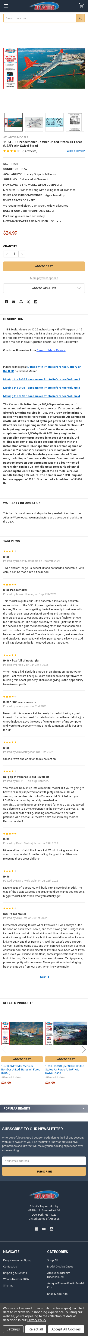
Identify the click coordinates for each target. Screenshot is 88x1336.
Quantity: (10, 246)
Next (43, 976)
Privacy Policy (36, 1320)
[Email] (13, 302)
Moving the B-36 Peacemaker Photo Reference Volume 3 (41, 387)
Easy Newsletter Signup (17, 1260)
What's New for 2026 (16, 1279)
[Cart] (82, 5)
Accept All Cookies (66, 1329)
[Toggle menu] (6, 6)
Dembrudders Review (51, 350)
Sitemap (8, 1285)
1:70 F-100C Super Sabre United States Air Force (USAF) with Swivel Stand (64, 1069)
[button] (44, 288)
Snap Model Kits (57, 1293)
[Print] (21, 302)
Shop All (52, 1260)
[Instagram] (51, 1229)
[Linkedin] (36, 302)
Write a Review (76, 150)
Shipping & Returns (15, 1273)
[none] (44, 68)
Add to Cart (22, 1059)
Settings (13, 1329)
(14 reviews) (29, 151)
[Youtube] (44, 1229)
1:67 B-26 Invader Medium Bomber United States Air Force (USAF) (20, 1069)
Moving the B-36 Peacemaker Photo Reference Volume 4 (41, 396)
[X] (28, 302)
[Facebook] (6, 302)
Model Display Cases (60, 1266)
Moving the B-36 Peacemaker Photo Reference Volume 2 (41, 379)
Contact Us (10, 1266)
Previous (4, 1049)
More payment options (44, 278)
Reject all (36, 1329)
